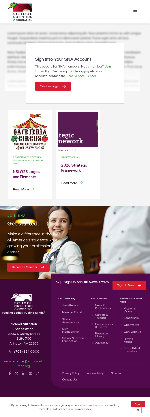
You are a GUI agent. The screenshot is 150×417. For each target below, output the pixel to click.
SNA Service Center (81, 76)
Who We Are (132, 325)
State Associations (71, 321)
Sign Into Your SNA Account (63, 59)
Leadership (131, 318)
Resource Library (101, 335)
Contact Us (70, 379)
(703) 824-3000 (26, 351)
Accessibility (95, 373)
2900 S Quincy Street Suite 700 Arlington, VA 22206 (24, 338)
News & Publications (103, 307)
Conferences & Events (103, 326)
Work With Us (132, 332)
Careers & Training (101, 316)
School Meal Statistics (132, 350)
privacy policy (83, 409)
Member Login (49, 86)
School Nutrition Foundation (73, 340)
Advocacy (101, 343)
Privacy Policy (70, 373)
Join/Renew (70, 305)
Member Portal (72, 312)
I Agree (138, 404)
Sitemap (117, 373)
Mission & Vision (130, 310)
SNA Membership (70, 330)
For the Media (128, 340)
